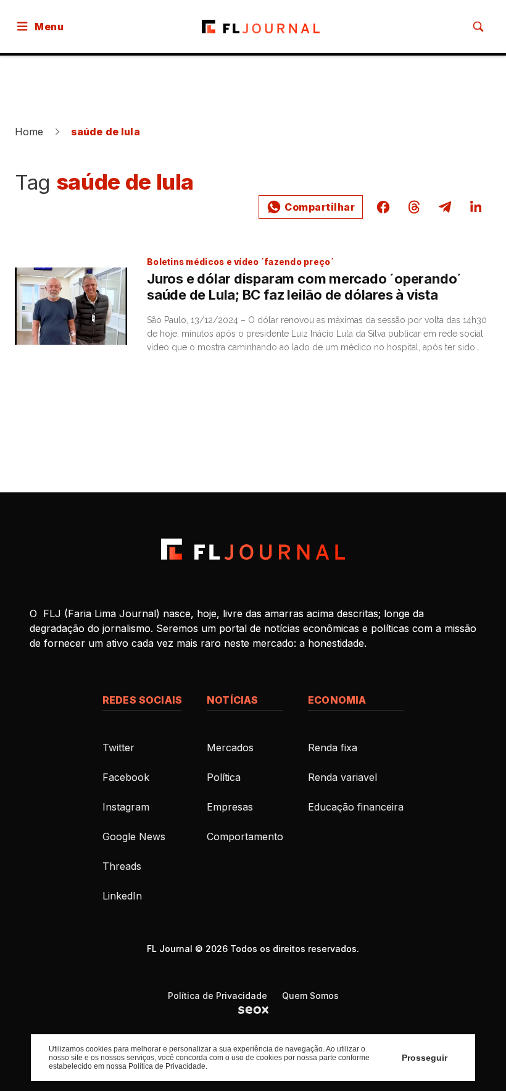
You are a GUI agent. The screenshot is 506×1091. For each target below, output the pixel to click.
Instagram (125, 807)
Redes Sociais (142, 700)
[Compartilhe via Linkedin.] (475, 207)
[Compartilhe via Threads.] (414, 207)
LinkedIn (122, 896)
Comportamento (245, 836)
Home (29, 131)
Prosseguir (424, 1058)
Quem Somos (310, 995)
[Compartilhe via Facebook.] (383, 207)
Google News (133, 836)
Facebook (125, 777)
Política (224, 777)
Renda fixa (332, 747)
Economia (337, 700)
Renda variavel (342, 777)
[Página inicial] (252, 549)
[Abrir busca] (478, 26)
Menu (49, 26)
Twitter (118, 747)
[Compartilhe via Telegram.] (444, 207)
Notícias (232, 700)
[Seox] (253, 1009)
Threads (121, 866)
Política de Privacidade (217, 995)
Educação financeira (356, 807)
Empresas (230, 807)
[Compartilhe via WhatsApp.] (311, 207)
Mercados (230, 747)
